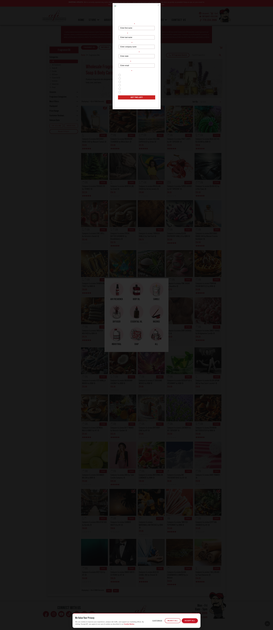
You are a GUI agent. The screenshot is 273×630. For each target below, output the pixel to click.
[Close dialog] (158, 5)
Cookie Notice (129, 624)
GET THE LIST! (137, 97)
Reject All (173, 620)
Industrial (125, 92)
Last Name (123, 33)
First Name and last (127, 24)
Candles (125, 75)
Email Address (125, 61)
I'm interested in (125, 71)
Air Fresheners (127, 89)
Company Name (125, 43)
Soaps (124, 78)
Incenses (125, 85)
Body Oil (125, 82)
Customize (157, 620)
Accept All (190, 620)
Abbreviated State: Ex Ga (129, 52)
